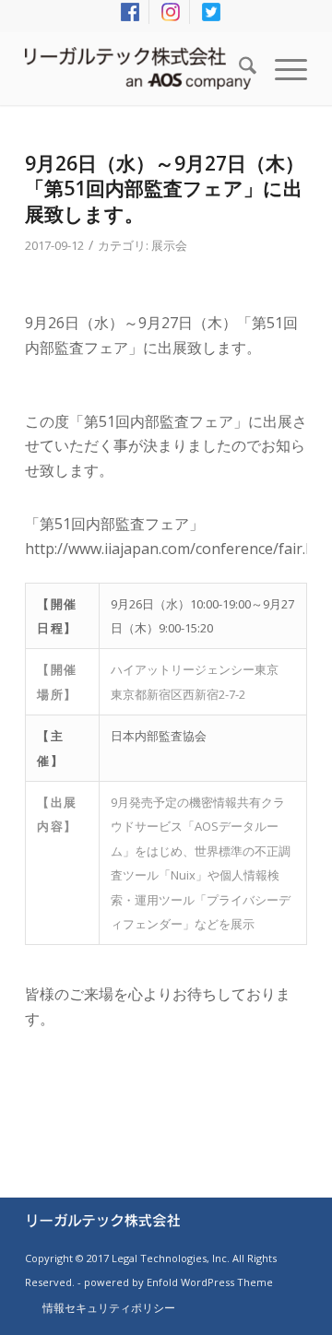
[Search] (238, 68)
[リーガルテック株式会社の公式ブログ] (138, 68)
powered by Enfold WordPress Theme (178, 1282)
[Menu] (281, 68)
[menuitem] (130, 12)
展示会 (169, 245)
